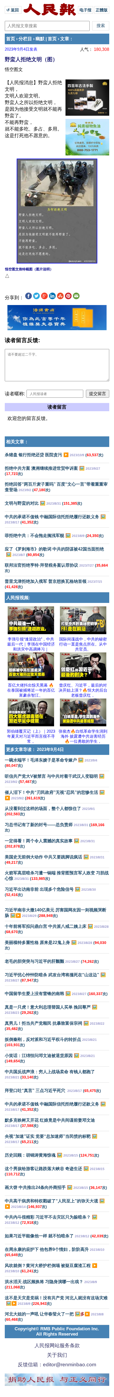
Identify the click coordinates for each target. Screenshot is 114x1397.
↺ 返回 (13, 10)
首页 (10, 38)
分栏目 (25, 38)
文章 (64, 38)
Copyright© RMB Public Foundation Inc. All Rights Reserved (57, 1331)
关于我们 (57, 1355)
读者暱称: (15, 393)
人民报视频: (18, 597)
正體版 (102, 10)
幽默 (40, 38)
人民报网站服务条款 (57, 1345)
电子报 (85, 10)
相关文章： (17, 441)
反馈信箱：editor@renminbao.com (57, 1364)
